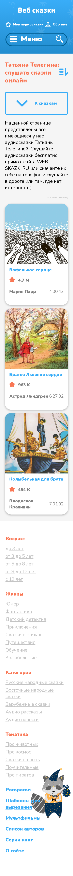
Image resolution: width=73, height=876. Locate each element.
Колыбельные (20, 657)
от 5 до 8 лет (19, 564)
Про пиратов (19, 775)
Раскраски (18, 789)
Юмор (12, 604)
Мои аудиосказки (28, 24)
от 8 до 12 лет (20, 571)
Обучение (16, 650)
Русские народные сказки (34, 682)
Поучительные (22, 767)
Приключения (21, 627)
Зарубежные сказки (27, 704)
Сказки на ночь (22, 759)
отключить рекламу (56, 197)
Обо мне (60, 24)
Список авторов (24, 829)
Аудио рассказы (23, 712)
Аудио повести (22, 719)
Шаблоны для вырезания (22, 803)
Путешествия (20, 642)
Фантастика (18, 611)
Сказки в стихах (23, 634)
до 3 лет (14, 548)
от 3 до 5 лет (19, 556)
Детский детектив (25, 619)
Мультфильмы (22, 818)
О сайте (14, 850)
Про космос (18, 752)
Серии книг (19, 840)
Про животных (21, 744)
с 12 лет (14, 579)
